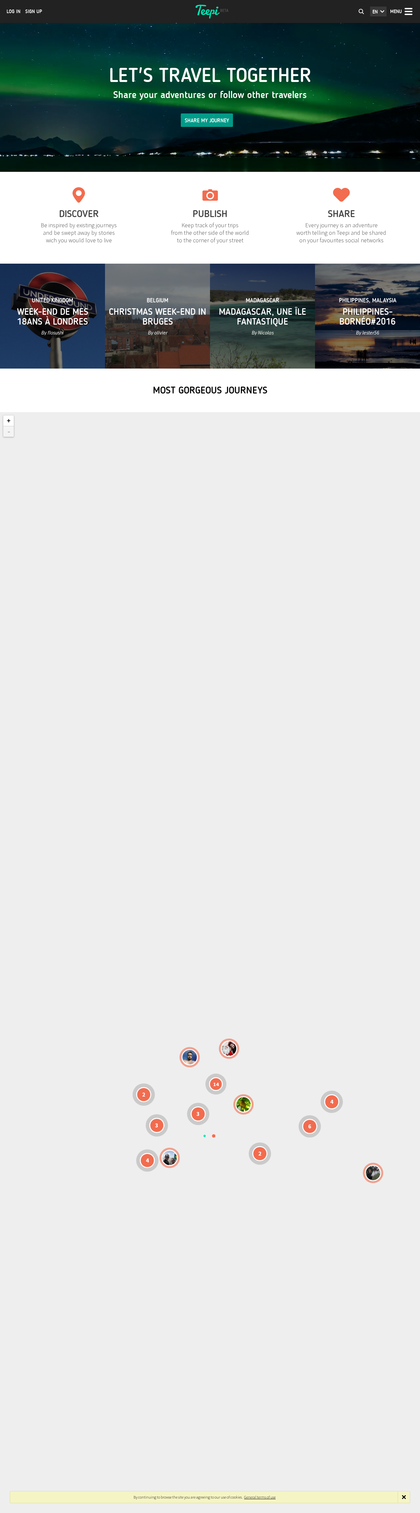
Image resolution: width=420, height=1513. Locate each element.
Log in (13, 11)
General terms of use (260, 1497)
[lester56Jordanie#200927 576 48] (243, 1104)
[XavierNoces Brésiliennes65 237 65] (169, 1158)
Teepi (210, 11)
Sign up (33, 11)
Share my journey (207, 120)
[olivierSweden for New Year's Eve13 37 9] (229, 1048)
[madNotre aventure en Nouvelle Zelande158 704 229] (373, 1173)
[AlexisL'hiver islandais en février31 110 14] (189, 1057)
